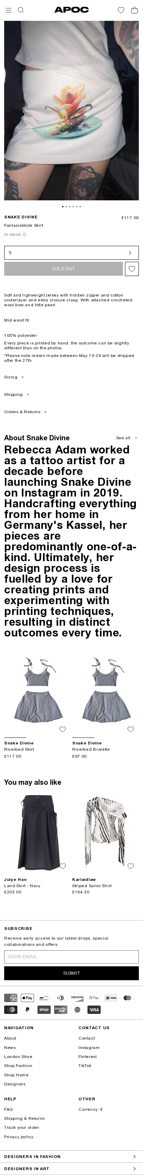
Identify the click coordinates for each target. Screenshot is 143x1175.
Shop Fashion (18, 1065)
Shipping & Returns (24, 1118)
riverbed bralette (91, 749)
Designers (14, 1084)
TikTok (85, 1065)
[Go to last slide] (12, 108)
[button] (8, 10)
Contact (86, 1038)
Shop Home (16, 1075)
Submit (71, 973)
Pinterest (87, 1056)
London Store (18, 1056)
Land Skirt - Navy (22, 885)
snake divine (20, 217)
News (10, 1047)
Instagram (89, 1047)
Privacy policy (18, 1136)
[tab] (63, 206)
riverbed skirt (19, 749)
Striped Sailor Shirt (92, 885)
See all (123, 437)
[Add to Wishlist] (132, 269)
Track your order (21, 1127)
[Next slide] (131, 108)
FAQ (8, 1109)
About (10, 1038)
